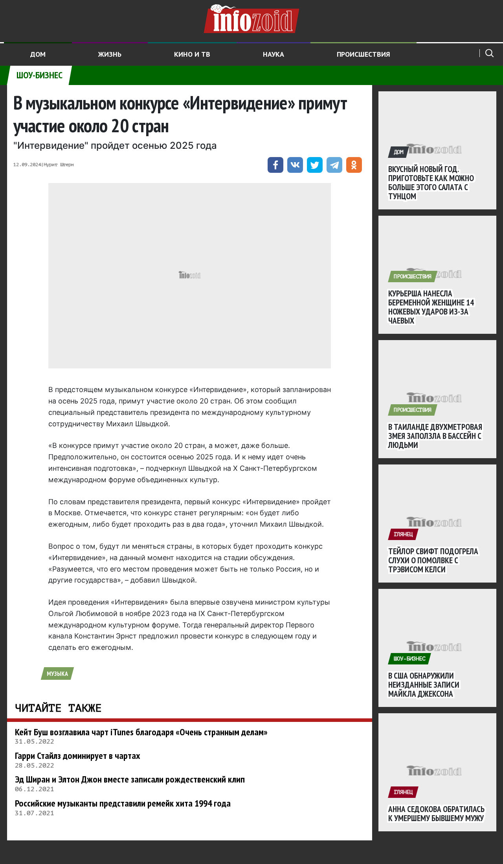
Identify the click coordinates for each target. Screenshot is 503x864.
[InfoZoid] (251, 17)
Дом (38, 54)
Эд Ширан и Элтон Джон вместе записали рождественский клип (130, 779)
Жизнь (109, 54)
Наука (273, 54)
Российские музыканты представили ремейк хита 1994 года (123, 803)
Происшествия (363, 54)
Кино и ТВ (192, 54)
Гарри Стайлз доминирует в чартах (77, 755)
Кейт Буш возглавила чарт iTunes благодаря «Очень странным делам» (141, 732)
